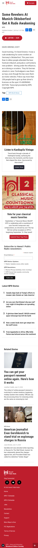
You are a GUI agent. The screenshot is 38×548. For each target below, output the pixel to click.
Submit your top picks (19, 237)
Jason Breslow (8, 445)
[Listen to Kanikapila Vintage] (19, 128)
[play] (3, 545)
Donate (31, 3)
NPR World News (14, 93)
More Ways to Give (10, 522)
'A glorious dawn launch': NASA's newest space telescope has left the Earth (20, 314)
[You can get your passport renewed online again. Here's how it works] (18, 360)
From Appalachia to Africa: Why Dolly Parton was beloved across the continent (21, 333)
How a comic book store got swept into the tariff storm (20, 324)
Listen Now (19, 167)
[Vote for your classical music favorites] (19, 193)
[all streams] (35, 545)
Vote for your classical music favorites (19, 216)
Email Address (9, 255)
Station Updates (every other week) (16, 264)
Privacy (6, 535)
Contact (6, 513)
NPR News (7, 426)
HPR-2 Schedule (9, 500)
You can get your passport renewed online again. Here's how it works (19, 377)
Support (6, 518)
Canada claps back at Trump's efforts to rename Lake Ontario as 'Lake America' (20, 294)
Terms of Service (9, 531)
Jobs (5, 504)
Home (6, 491)
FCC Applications (9, 526)
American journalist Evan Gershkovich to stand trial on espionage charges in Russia (19, 435)
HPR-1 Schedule (9, 496)
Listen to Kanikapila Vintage (18, 149)
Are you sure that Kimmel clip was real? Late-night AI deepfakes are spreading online (20, 304)
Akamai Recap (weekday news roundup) (18, 270)
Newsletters (8, 509)
